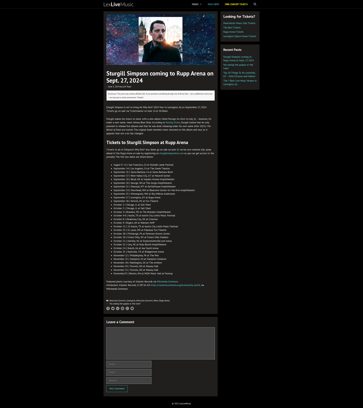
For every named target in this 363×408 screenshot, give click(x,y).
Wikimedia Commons (167, 281)
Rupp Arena (164, 300)
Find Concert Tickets (236, 4)
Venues (195, 4)
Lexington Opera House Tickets (239, 36)
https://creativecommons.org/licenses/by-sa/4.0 (175, 285)
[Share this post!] (108, 309)
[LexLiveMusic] (119, 4)
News (156, 300)
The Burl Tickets (232, 27)
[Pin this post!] (122, 309)
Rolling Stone (173, 122)
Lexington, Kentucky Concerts (140, 300)
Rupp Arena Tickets (233, 31)
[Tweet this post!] (113, 309)
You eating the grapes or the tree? (125, 303)
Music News (213, 4)
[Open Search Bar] (255, 4)
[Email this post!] (132, 309)
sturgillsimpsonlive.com (171, 153)
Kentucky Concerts (117, 300)
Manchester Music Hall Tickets (239, 23)
